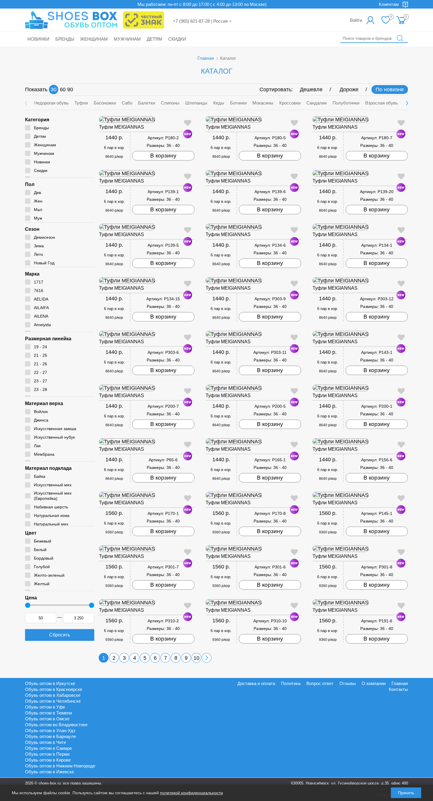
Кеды (218, 102)
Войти (356, 20)
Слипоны (170, 102)
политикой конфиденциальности (191, 792)
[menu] (401, 20)
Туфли (81, 102)
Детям (154, 39)
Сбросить (59, 634)
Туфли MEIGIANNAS (121, 127)
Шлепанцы (196, 102)
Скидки (177, 39)
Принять (406, 792)
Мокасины (262, 102)
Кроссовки (289, 102)
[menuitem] (401, 20)
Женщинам (94, 39)
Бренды (64, 39)
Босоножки (105, 102)
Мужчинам (127, 39)
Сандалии (316, 102)
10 (196, 658)
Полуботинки (346, 102)
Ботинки (238, 102)
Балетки (146, 102)
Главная (205, 58)
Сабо (127, 102)
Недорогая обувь (51, 102)
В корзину (163, 155)
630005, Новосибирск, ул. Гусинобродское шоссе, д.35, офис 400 (349, 783)
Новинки (38, 39)
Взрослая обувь (381, 102)
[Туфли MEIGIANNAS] (146, 119)
